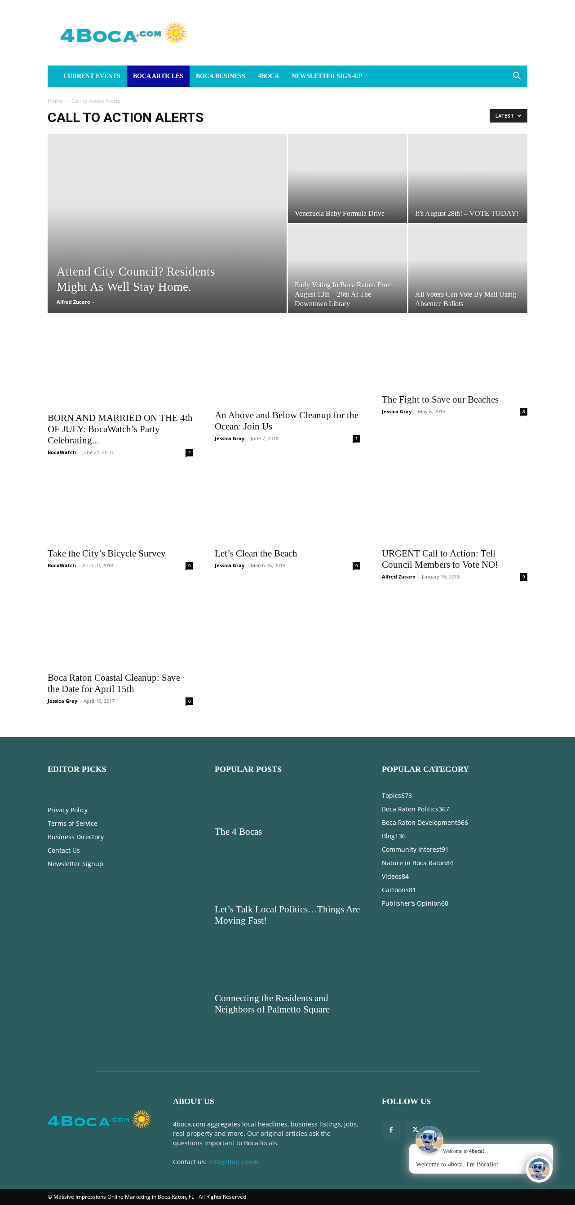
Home (55, 101)
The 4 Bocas (238, 746)
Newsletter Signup (75, 778)
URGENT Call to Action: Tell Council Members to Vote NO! (440, 545)
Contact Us (64, 764)
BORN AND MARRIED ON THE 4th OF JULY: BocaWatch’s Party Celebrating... (120, 357)
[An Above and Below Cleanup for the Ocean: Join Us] (287, 369)
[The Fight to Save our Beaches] (454, 361)
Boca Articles (158, 76)
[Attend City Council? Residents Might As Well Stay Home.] (167, 238)
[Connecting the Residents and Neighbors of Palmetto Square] (287, 885)
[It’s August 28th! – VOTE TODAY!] (467, 178)
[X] (415, 1045)
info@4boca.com (233, 1076)
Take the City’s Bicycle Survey (107, 467)
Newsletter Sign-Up (327, 76)
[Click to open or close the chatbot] (539, 1169)
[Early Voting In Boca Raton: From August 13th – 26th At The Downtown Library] (347, 268)
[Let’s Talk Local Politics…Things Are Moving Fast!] (287, 796)
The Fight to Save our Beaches (440, 399)
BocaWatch (62, 380)
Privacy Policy (68, 724)
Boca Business (220, 76)
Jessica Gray (229, 438)
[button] (516, 77)
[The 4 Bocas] (287, 719)
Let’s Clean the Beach (256, 467)
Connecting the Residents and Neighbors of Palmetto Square (272, 918)
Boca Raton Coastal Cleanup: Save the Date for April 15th (114, 598)
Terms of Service (72, 737)
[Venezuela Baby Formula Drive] (347, 178)
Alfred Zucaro (73, 301)
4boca (268, 76)
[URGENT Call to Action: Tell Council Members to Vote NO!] (454, 492)
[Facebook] (391, 1045)
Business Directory (76, 751)
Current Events (91, 76)
